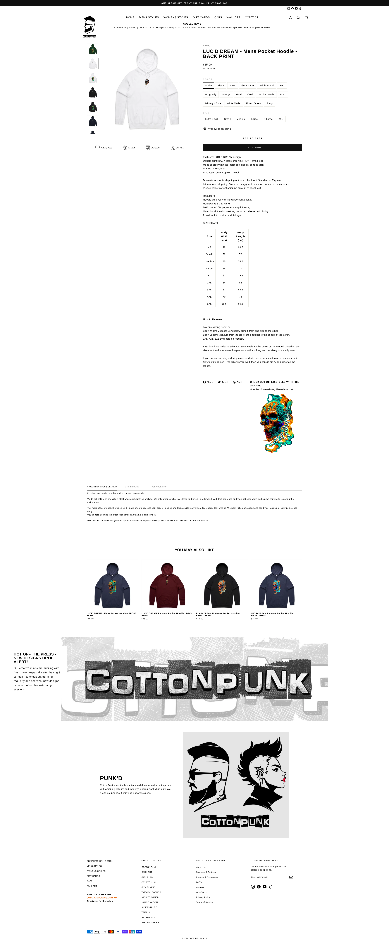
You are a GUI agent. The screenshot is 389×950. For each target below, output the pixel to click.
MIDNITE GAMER (198, 27)
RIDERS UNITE (227, 27)
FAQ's (199, 882)
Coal (250, 94)
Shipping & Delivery (206, 872)
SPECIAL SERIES (263, 27)
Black (221, 85)
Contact (200, 887)
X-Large (268, 119)
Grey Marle (247, 85)
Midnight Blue (213, 103)
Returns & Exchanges (207, 877)
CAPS (218, 17)
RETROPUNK (249, 27)
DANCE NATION (213, 27)
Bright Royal (267, 85)
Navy (233, 85)
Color (208, 79)
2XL (281, 119)
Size (206, 113)
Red (281, 85)
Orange (226, 94)
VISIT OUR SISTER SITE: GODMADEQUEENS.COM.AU (102, 897)
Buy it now (253, 147)
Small (227, 119)
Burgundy (210, 94)
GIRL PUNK (143, 27)
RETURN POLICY (131, 487)
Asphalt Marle (266, 94)
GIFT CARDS (201, 17)
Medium (240, 119)
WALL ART (233, 17)
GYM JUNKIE (167, 27)
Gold (239, 94)
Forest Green (253, 103)
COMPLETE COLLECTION (100, 861)
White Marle (233, 103)
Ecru (282, 94)
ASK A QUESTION (159, 487)
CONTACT (251, 17)
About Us (200, 867)
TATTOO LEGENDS (182, 27)
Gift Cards (201, 892)
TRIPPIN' (238, 27)
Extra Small (211, 119)
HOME (130, 17)
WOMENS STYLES (176, 17)
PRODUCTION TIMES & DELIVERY (102, 487)
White (208, 85)
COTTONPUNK (120, 27)
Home (206, 46)
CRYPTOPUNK (155, 27)
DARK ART (132, 27)
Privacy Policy (203, 897)
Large (254, 119)
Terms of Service (204, 902)
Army (270, 103)
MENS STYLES (149, 17)
